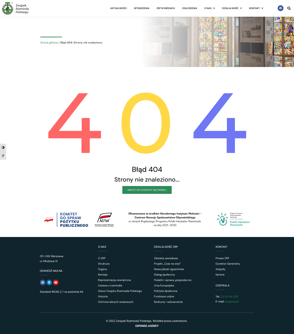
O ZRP (101, 258)
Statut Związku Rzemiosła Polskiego (120, 291)
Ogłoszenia (189, 8)
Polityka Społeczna (165, 291)
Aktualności (118, 8)
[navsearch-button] (289, 8)
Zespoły (220, 269)
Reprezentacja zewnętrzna (114, 280)
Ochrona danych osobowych (115, 302)
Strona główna (49, 42)
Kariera (220, 274)
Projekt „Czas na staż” (167, 263)
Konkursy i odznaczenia (168, 302)
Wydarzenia (141, 8)
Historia (103, 296)
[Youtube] (56, 282)
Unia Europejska (164, 285)
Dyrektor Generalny (228, 263)
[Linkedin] (49, 282)
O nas (207, 8)
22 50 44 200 (229, 296)
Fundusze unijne (164, 296)
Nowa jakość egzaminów (169, 269)
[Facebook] (280, 8)
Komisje (103, 274)
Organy (102, 269)
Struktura (104, 263)
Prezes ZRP (222, 258)
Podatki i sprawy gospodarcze (172, 280)
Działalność (230, 8)
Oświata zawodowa (166, 258)
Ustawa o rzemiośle (110, 285)
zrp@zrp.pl (232, 301)
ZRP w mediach (166, 8)
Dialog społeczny (164, 274)
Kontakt (254, 8)
